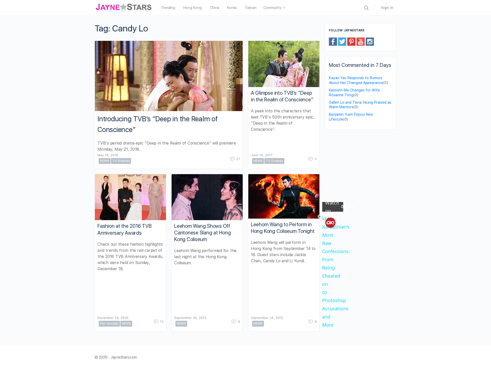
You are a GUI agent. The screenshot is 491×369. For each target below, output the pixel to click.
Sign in (387, 8)
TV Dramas (121, 161)
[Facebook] (333, 41)
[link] (330, 223)
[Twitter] (342, 41)
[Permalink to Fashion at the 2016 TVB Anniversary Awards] (130, 197)
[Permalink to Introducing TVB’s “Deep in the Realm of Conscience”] (169, 76)
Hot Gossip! (109, 323)
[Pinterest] (351, 41)
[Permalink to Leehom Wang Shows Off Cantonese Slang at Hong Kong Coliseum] (207, 197)
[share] (318, 220)
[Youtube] (360, 41)
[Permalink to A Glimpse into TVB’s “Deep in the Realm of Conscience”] (283, 64)
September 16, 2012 (190, 318)
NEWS (104, 161)
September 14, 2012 (267, 318)
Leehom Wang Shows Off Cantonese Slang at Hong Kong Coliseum (202, 232)
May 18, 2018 (107, 155)
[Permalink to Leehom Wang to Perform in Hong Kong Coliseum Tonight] (283, 196)
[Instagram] (370, 41)
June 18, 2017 (262, 155)
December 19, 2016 (112, 318)
